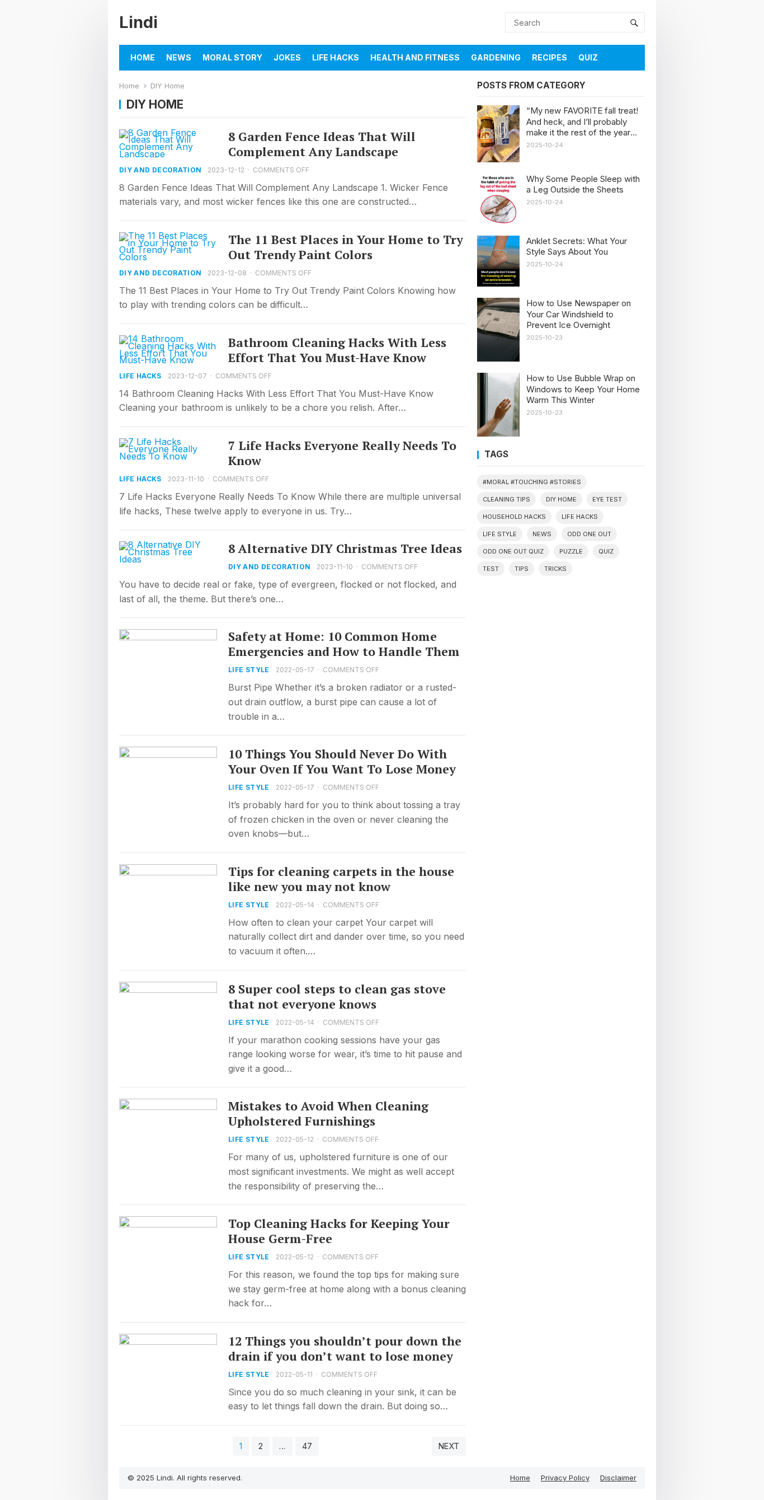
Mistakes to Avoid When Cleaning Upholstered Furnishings (328, 1113)
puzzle (571, 551)
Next (448, 1446)
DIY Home (561, 499)
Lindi (138, 22)
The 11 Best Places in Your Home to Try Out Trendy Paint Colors (345, 247)
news (541, 534)
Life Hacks (335, 57)
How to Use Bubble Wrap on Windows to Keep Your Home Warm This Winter (583, 389)
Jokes (287, 57)
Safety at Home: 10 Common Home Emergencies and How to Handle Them (344, 644)
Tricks (555, 569)
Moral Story (232, 57)
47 (307, 1446)
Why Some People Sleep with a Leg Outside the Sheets (583, 184)
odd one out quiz (513, 551)
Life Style (249, 669)
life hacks (580, 517)
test (491, 569)
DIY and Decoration (160, 170)
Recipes (549, 57)
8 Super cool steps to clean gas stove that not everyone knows (337, 996)
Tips (522, 569)
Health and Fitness (415, 57)
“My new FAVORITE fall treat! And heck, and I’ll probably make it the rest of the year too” (582, 121)
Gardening (496, 57)
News (178, 57)
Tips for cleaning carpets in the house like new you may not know (341, 879)
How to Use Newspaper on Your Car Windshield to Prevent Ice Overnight (578, 314)
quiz (606, 551)
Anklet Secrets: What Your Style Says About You (576, 246)
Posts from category (531, 86)
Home (142, 57)
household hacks (514, 517)
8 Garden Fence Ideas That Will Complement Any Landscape (322, 144)
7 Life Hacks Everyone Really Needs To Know (342, 453)
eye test (607, 499)
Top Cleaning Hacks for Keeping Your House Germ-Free (339, 1231)
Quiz (588, 57)
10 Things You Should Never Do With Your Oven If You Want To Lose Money (341, 761)
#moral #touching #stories (532, 482)
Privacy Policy (565, 1477)
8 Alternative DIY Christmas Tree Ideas (345, 548)
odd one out (589, 534)
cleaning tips (506, 499)
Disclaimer (618, 1477)
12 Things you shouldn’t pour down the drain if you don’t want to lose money (344, 1348)
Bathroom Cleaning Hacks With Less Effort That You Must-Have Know (337, 350)
